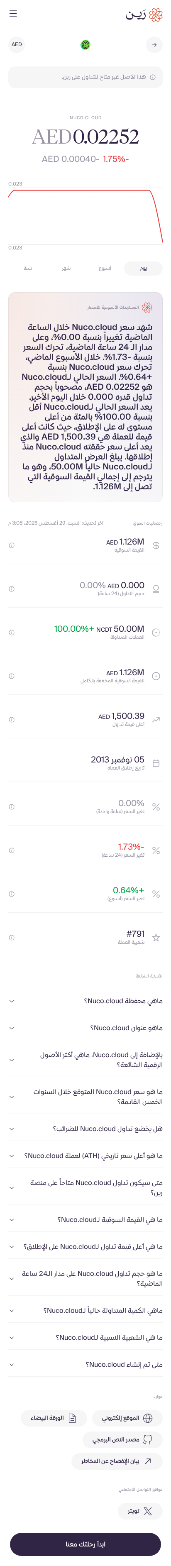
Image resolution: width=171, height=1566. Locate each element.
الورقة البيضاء (47, 1418)
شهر (66, 268)
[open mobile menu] (13, 15)
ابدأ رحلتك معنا (85, 1544)
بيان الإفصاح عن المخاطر (110, 1461)
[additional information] (11, 545)
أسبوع (105, 268)
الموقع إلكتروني (120, 1418)
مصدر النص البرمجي (116, 1440)
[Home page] (144, 15)
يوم (143, 268)
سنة (28, 268)
